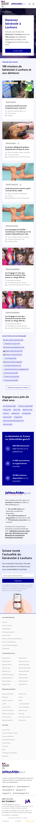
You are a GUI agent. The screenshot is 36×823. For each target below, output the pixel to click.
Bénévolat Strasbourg (8, 674)
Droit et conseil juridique (8, 642)
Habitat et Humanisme (8, 714)
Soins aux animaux (7, 625)
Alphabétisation (6, 629)
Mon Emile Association (25, 717)
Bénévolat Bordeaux (7, 678)
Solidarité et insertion (17, 531)
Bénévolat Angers (23, 678)
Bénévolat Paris (6, 658)
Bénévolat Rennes (7, 664)
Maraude (4, 622)
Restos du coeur (23, 710)
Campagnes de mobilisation (9, 753)
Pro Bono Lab (22, 720)
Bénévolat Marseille (24, 671)
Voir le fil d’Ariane (7, 12)
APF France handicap (7, 710)
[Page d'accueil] (18, 4)
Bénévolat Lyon (6, 668)
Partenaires (5, 746)
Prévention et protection (14, 537)
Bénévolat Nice (6, 684)
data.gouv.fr (20, 790)
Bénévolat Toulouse (24, 661)
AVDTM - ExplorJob (7, 700)
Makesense (5, 697)
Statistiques (5, 756)
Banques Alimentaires (8, 694)
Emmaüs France (6, 707)
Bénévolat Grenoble (24, 664)
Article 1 (21, 697)
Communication (6, 743)
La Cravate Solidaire (24, 704)
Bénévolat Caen (23, 684)
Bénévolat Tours (6, 671)
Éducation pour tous (20, 533)
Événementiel (5, 648)
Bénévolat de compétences (15, 535)
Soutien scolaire (6, 635)
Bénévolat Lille (22, 658)
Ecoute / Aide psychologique (10, 645)
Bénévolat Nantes (23, 681)
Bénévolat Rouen (6, 661)
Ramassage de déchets (8, 632)
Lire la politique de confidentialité (10, 815)
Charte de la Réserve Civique (9, 733)
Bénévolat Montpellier (24, 668)
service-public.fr (7, 790)
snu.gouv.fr (5, 793)
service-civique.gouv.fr (20, 793)
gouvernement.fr (22, 787)
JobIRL (20, 700)
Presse (4, 749)
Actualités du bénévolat (8, 739)
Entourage (21, 714)
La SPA (4, 704)
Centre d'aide (6, 730)
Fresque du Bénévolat (8, 736)
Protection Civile (6, 717)
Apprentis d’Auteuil (7, 720)
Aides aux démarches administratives (12, 639)
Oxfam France (22, 694)
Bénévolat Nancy (6, 681)
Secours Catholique (24, 707)
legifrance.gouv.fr (7, 787)
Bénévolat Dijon (23, 674)
